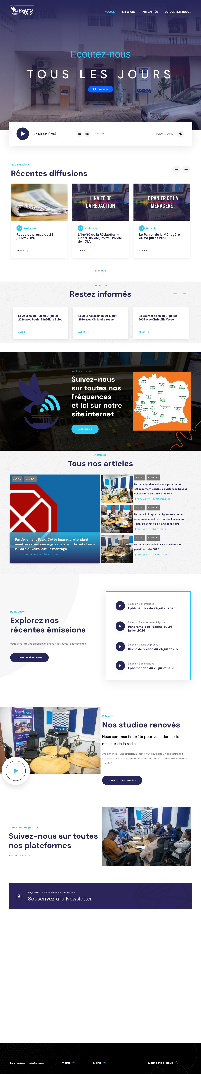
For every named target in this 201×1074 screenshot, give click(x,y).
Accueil (110, 12)
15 (79, 133)
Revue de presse (148, 644)
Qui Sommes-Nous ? (178, 12)
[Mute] (181, 134)
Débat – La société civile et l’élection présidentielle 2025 (157, 547)
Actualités (150, 12)
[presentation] (177, 169)
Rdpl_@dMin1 (143, 499)
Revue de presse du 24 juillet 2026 (154, 649)
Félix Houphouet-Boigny (30, 554)
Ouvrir (28, 251)
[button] (95, 270)
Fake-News (30, 479)
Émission (37, 228)
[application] (130, 134)
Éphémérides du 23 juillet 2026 (151, 668)
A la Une (17, 479)
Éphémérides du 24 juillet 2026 (152, 608)
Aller (21, 332)
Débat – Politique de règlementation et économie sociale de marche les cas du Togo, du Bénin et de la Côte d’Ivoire (159, 519)
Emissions (129, 12)
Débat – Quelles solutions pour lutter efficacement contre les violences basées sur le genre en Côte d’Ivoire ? (160, 489)
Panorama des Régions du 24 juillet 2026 (150, 628)
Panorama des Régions (152, 622)
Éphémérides (146, 603)
